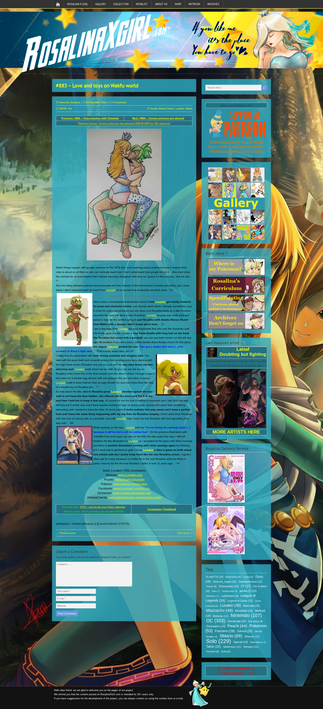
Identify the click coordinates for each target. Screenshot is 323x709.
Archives (213, 4)
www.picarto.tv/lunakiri (129, 479)
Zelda (225, 651)
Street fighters (258, 642)
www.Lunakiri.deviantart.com (132, 493)
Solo (218, 641)
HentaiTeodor (229, 591)
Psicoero (225, 631)
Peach (237, 626)
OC (215, 620)
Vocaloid (212, 651)
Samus (244, 631)
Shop (178, 4)
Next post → (185, 532)
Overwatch (215, 626)
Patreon (194, 4)
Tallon (213, 646)
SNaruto (252, 636)
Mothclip (220, 616)
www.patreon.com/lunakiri (130, 484)
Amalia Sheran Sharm (162, 108)
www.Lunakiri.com (130, 475)
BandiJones (233, 577)
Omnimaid (236, 621)
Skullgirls (211, 636)
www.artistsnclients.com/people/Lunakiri (134, 497)
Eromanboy (229, 586)
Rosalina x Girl (77, 4)
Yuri (70, 108)
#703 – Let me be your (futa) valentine (102, 506)
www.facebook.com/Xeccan (131, 488)
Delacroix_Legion (224, 581)
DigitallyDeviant (250, 581)
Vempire (251, 646)
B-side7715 (214, 576)
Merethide (244, 610)
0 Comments (120, 102)
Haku (216, 591)
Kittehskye (212, 596)
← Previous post (65, 532)
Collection (121, 4)
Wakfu (188, 108)
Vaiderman (232, 646)
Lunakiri (180, 108)
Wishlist (142, 4)
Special (240, 642)
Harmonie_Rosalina (69, 102)
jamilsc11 (248, 590)
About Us (161, 4)
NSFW (62, 108)
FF (246, 586)
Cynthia (248, 577)
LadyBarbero (229, 596)
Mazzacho (219, 610)
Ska (258, 631)
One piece (255, 621)
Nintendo (246, 615)
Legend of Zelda (240, 600)
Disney (211, 586)
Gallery (100, 4)
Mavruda (251, 605)
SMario (231, 635)
